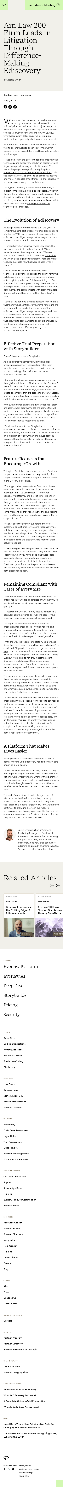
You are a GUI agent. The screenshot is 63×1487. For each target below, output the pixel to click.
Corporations (11, 1090)
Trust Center (10, 1303)
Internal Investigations (16, 1153)
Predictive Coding (13, 1061)
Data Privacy (11, 1147)
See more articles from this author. (36, 849)
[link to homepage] (6, 1459)
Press (6, 1292)
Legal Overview (12, 1366)
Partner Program (13, 1338)
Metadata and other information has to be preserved (31, 633)
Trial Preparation (13, 1142)
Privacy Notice (25, 1466)
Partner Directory (13, 1234)
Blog (6, 1269)
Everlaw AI (14, 976)
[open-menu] (59, 1483)
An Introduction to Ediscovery (20, 1389)
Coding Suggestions (14, 1043)
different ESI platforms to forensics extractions (27, 172)
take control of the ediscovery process (25, 277)
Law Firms (9, 1084)
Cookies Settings (26, 1472)
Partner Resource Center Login (20, 1349)
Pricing (11, 1004)
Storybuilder (16, 995)
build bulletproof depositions (42, 414)
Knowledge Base (13, 1188)
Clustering (9, 1067)
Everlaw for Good (13, 1107)
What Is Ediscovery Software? (20, 1395)
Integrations (10, 1240)
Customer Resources (15, 1176)
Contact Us (10, 1297)
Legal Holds (10, 1136)
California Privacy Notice (29, 1469)
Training (8, 1194)
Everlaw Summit (13, 1228)
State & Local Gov (13, 1095)
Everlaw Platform (21, 966)
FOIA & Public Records (16, 1159)
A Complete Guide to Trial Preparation (25, 1401)
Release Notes (11, 1205)
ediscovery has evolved (25, 227)
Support (8, 1182)
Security (12, 1014)
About (7, 1286)
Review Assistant (13, 1055)
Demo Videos (11, 1257)
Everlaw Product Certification (20, 1199)
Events (7, 1263)
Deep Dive (13, 985)
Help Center (10, 1245)
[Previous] (52, 885)
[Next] (57, 885)
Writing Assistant (13, 1049)
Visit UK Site (24, 1476)
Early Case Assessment (16, 1130)
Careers (8, 1320)
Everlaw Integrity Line (16, 1372)
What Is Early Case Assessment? (21, 1407)
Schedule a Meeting (42, 5)
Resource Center (13, 1222)
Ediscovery (9, 1124)
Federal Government (15, 1101)
